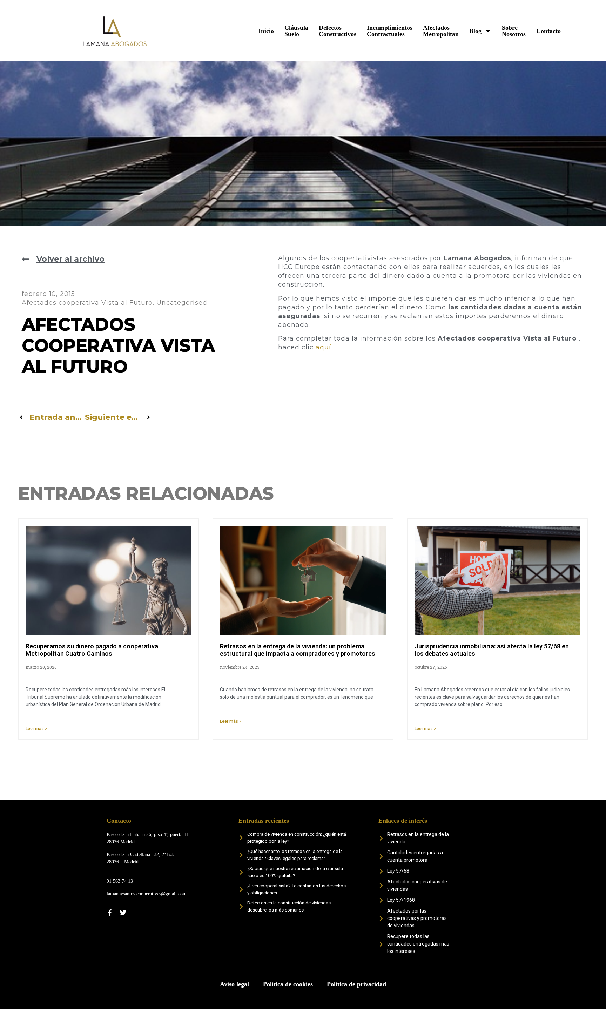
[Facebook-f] (110, 912)
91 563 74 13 (120, 881)
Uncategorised (181, 303)
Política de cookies (288, 984)
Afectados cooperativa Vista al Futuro (87, 303)
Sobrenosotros (514, 31)
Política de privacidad (356, 984)
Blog (475, 30)
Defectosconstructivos (337, 31)
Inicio (266, 30)
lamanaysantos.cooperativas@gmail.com (147, 893)
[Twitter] (123, 912)
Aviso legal (234, 984)
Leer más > (36, 728)
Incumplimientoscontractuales (389, 31)
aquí (323, 347)
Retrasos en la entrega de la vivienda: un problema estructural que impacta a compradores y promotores (297, 650)
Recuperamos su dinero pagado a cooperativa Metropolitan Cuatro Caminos (92, 650)
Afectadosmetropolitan (441, 31)
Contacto (548, 30)
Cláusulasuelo (296, 31)
